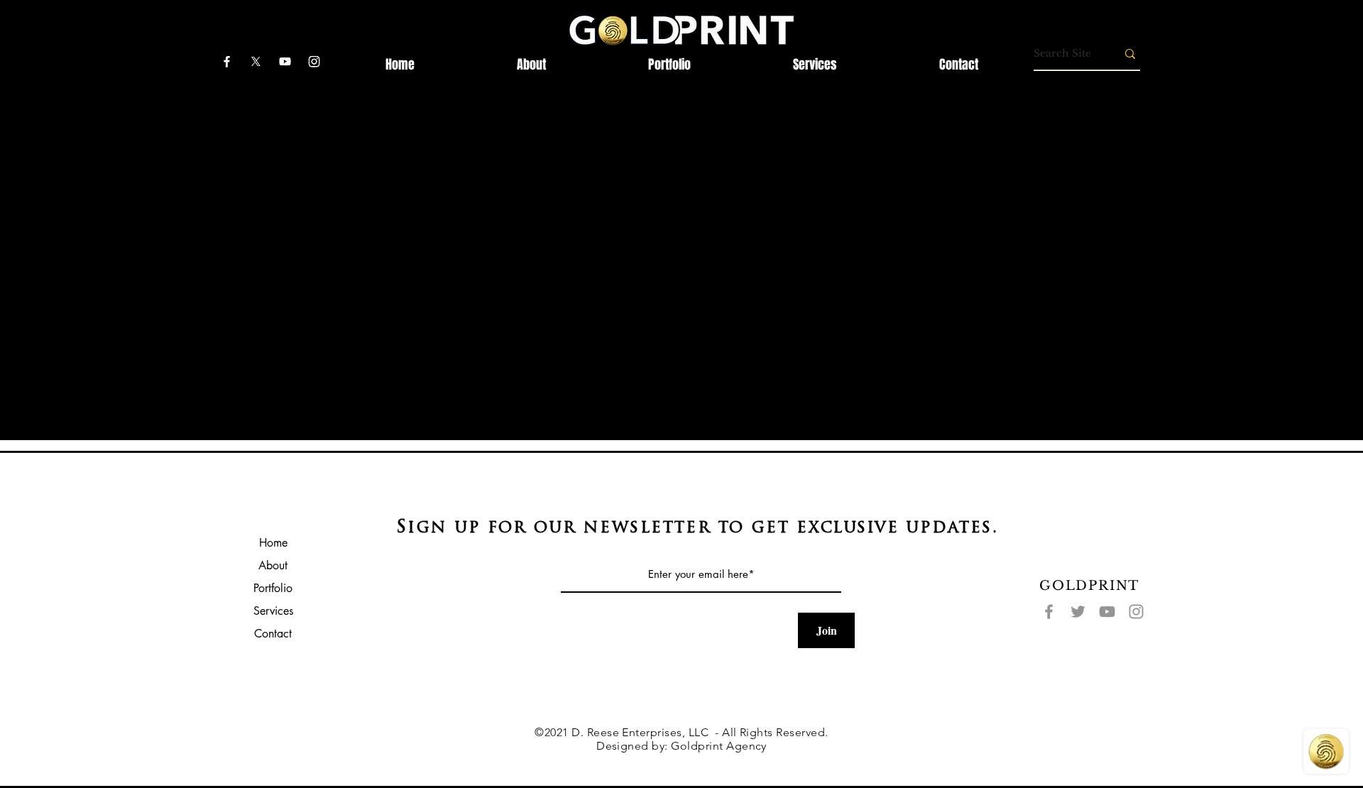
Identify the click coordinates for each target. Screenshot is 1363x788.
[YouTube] (1107, 611)
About (273, 565)
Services (273, 610)
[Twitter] (1078, 611)
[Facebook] (1048, 611)
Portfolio (272, 588)
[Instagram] (1136, 611)
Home (273, 542)
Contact (273, 633)
